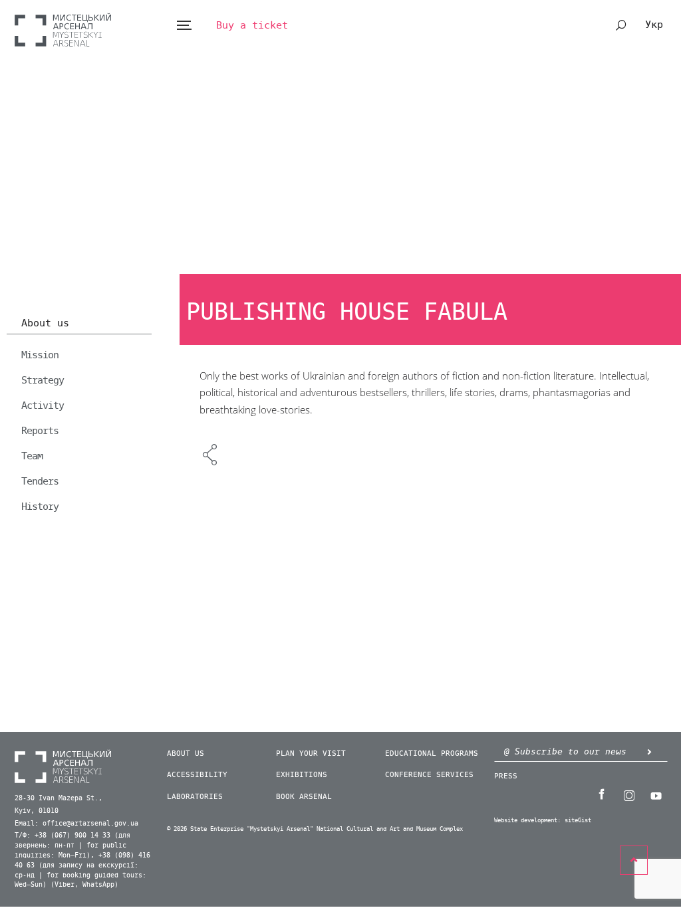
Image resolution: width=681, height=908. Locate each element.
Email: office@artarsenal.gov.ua (76, 823)
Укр (654, 24)
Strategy (42, 380)
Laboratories (195, 797)
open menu (184, 25)
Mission (40, 355)
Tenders (40, 481)
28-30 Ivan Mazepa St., (58, 798)
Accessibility (197, 775)
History (40, 506)
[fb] (602, 794)
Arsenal (62, 29)
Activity (42, 405)
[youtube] (656, 794)
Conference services (429, 775)
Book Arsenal (304, 797)
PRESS (505, 776)
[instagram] (629, 794)
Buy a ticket (252, 25)
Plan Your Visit (311, 753)
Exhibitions (301, 775)
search (621, 25)
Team (32, 456)
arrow (650, 751)
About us (45, 323)
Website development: (527, 820)
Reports (40, 430)
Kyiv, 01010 (37, 811)
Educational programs (431, 753)
